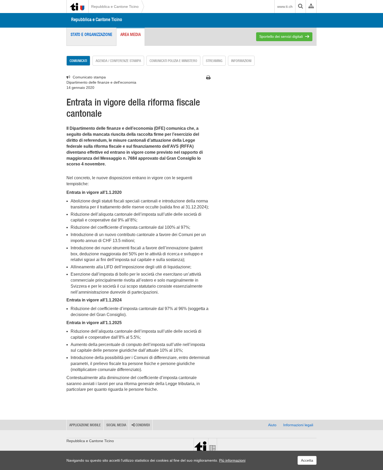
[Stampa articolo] (208, 77)
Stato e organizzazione (91, 34)
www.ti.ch (285, 6)
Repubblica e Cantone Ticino (115, 6)
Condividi (142, 425)
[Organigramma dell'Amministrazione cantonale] (311, 6)
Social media (116, 425)
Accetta (307, 460)
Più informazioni (232, 460)
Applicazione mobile (85, 425)
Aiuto (272, 425)
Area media (130, 34)
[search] (300, 6)
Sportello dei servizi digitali (281, 36)
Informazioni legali (298, 425)
